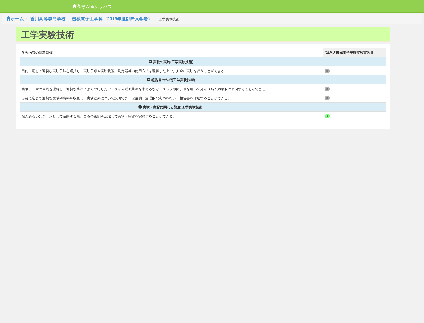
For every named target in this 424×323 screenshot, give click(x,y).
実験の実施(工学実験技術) (173, 61)
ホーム (17, 18)
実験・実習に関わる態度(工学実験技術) (173, 106)
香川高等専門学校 (48, 18)
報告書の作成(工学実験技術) (173, 79)
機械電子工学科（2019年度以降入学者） (112, 18)
